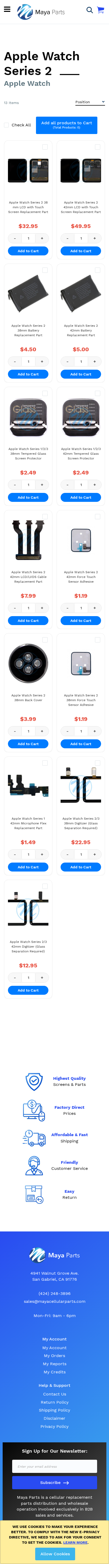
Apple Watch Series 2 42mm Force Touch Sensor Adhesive (81, 576)
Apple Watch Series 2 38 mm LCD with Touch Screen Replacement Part (28, 207)
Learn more (75, 1542)
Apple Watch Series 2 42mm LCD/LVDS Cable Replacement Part (28, 576)
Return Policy (55, 1402)
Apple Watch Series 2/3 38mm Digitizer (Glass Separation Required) (80, 823)
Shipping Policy (54, 1410)
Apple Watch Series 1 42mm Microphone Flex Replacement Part (28, 823)
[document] (55, 1542)
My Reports (54, 1363)
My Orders (54, 1355)
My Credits (55, 1371)
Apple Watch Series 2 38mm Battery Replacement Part (28, 330)
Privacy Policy (54, 1426)
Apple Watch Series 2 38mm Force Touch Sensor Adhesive (81, 700)
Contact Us (54, 1394)
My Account (54, 1347)
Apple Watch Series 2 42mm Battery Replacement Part (81, 330)
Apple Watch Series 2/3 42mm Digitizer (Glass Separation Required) (28, 946)
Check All (22, 124)
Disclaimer (54, 1418)
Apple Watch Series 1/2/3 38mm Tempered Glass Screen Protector (28, 453)
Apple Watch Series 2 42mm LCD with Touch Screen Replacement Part (81, 207)
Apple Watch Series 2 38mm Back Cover (28, 698)
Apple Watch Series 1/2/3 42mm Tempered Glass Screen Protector (81, 453)
